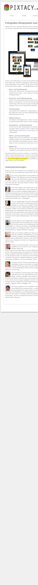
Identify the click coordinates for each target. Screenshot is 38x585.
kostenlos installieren (23, 153)
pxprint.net (25, 130)
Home (12, 15)
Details (24, 15)
